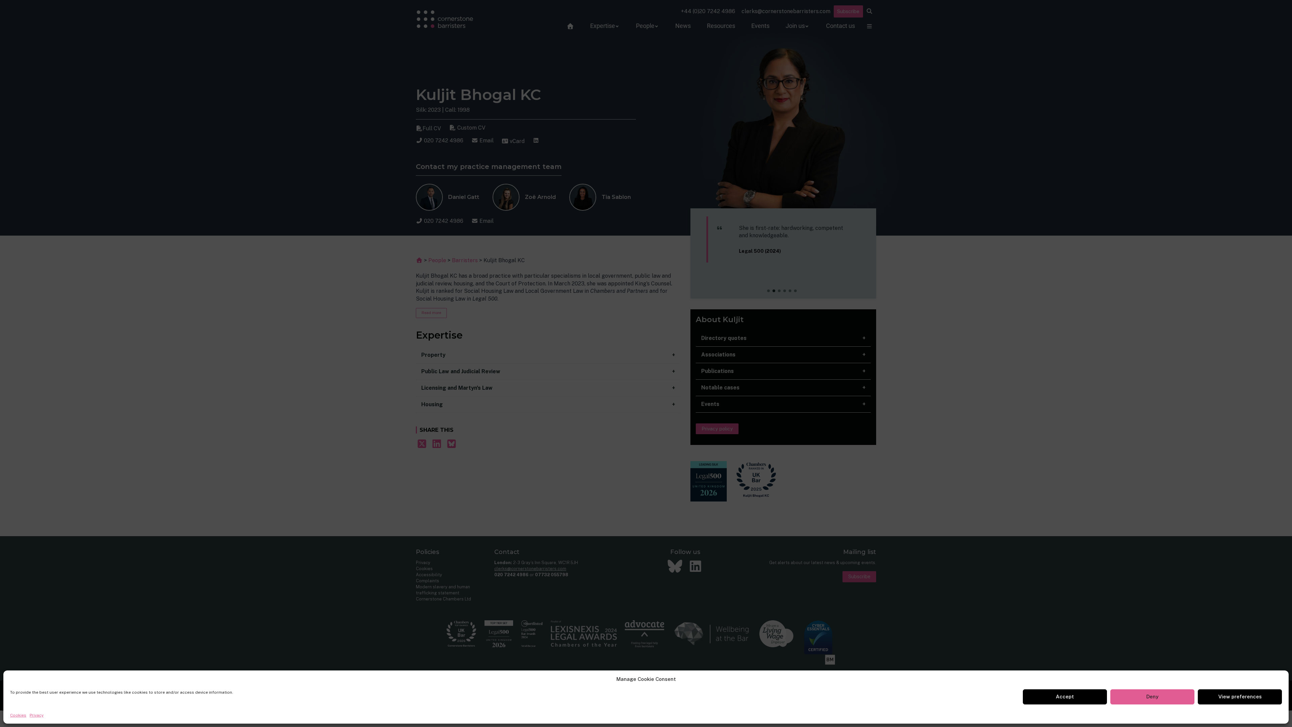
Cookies (18, 715)
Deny (1152, 696)
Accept (1065, 696)
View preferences (1240, 696)
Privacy (36, 715)
